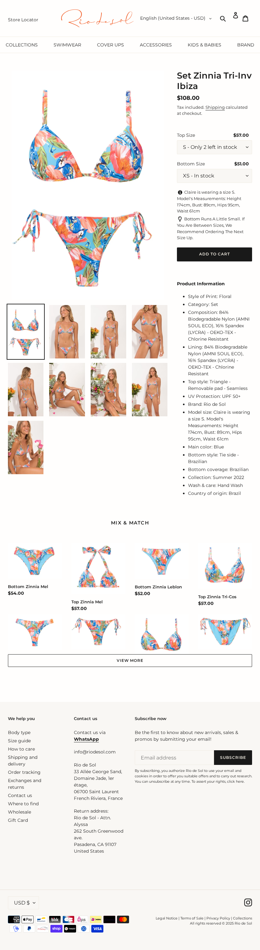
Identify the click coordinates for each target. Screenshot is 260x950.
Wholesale (19, 812)
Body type (19, 732)
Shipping (215, 107)
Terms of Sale (192, 918)
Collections (242, 918)
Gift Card (18, 820)
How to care (21, 749)
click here (235, 781)
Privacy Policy (218, 918)
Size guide (19, 741)
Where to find (23, 804)
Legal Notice (167, 918)
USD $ (22, 903)
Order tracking (24, 772)
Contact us (20, 795)
